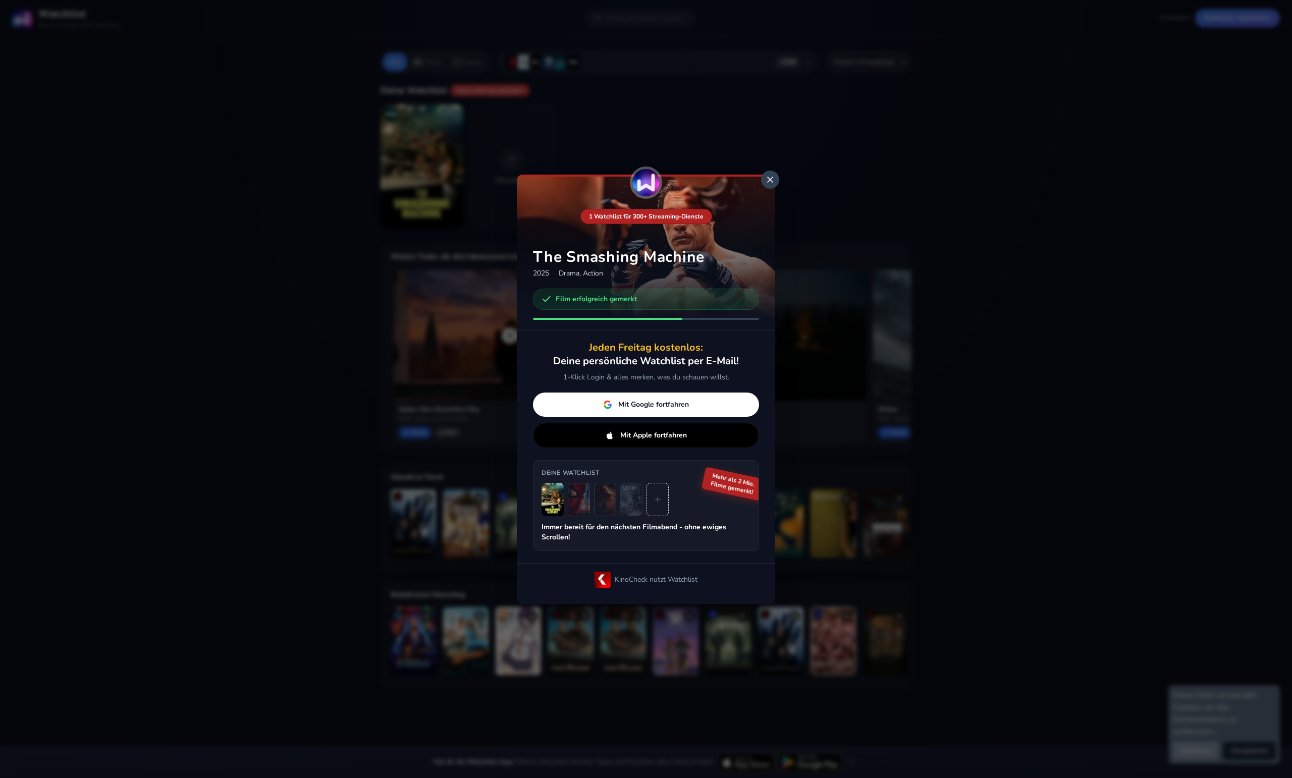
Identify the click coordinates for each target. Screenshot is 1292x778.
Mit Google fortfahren (653, 404)
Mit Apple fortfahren (653, 435)
